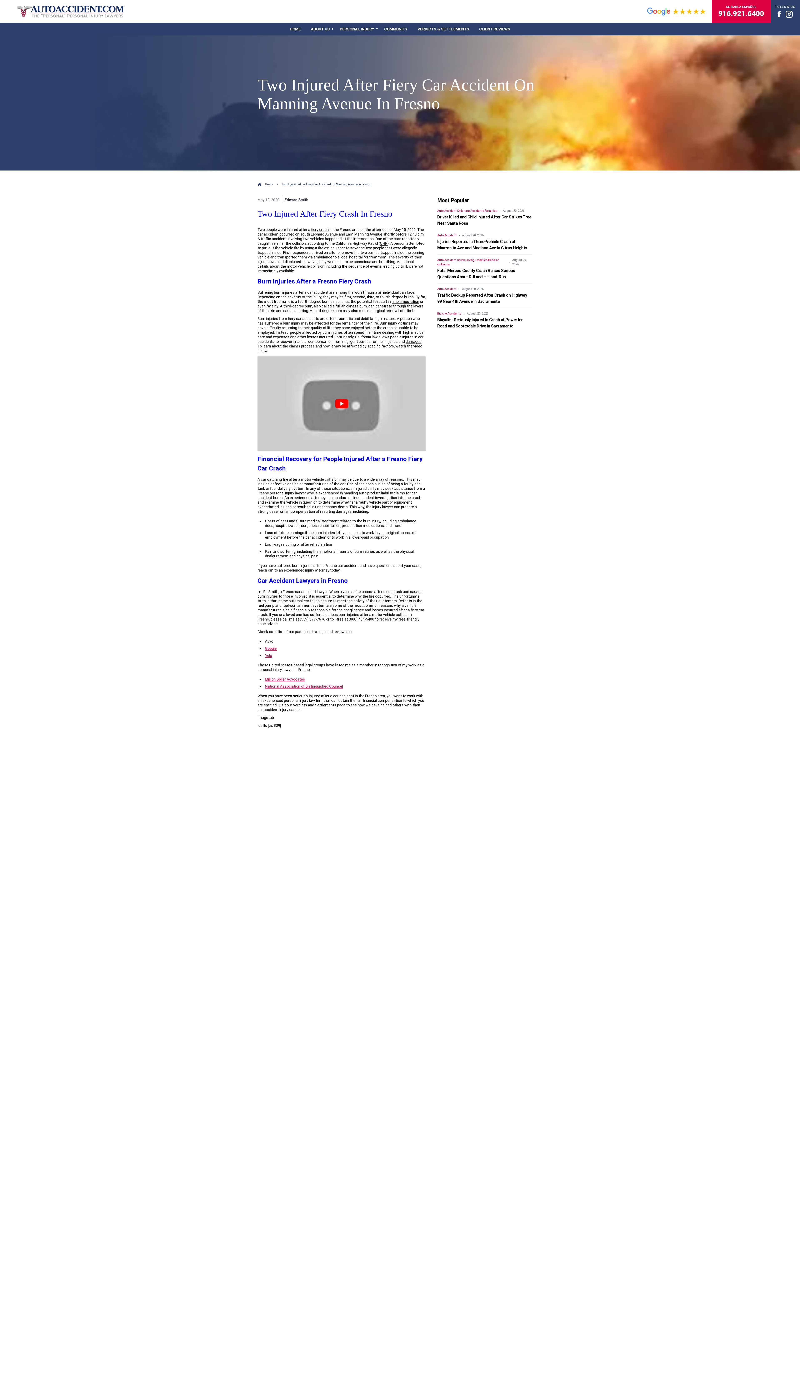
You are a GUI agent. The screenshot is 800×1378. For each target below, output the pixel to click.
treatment (377, 257)
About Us (320, 29)
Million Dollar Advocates (285, 679)
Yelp (268, 655)
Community (396, 29)
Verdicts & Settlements (443, 29)
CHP (384, 243)
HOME (295, 29)
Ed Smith (270, 591)
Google (271, 648)
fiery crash (320, 229)
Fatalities (491, 210)
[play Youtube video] (342, 403)
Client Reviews (494, 29)
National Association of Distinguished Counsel (304, 686)
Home (269, 184)
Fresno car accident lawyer (305, 591)
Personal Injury (357, 29)
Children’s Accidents (470, 210)
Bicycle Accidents (449, 313)
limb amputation (405, 301)
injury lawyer (382, 507)
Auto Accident (446, 210)
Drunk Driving (465, 260)
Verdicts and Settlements (314, 705)
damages (413, 341)
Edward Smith (296, 200)
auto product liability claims (382, 493)
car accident (268, 234)
